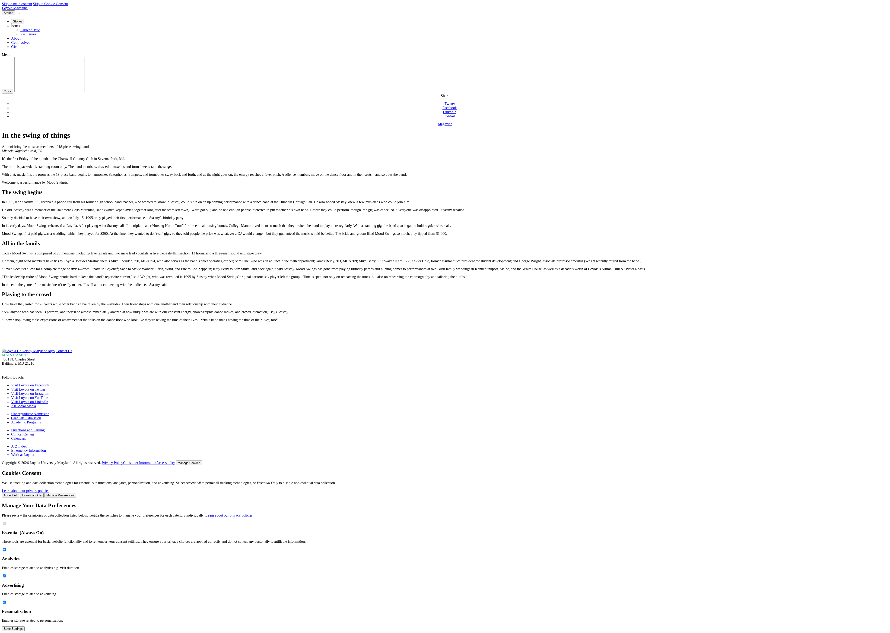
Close (7, 91)
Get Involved (20, 42)
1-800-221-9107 (39, 368)
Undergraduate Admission (30, 414)
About (15, 38)
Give (14, 47)
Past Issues (28, 34)
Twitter (450, 104)
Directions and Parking (28, 430)
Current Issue (30, 30)
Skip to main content (17, 4)
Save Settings (13, 628)
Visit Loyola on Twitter (28, 389)
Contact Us (64, 351)
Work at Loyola (22, 455)
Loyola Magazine (15, 8)
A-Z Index (19, 446)
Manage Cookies (189, 463)
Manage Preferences (60, 495)
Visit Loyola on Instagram (30, 393)
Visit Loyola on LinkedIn (29, 402)
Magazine (445, 124)
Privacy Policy (112, 463)
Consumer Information (139, 463)
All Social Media (23, 406)
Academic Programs (26, 422)
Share (445, 96)
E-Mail (450, 116)
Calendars (18, 438)
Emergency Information (28, 450)
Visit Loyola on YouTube (29, 398)
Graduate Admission (26, 418)
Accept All (10, 495)
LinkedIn (449, 112)
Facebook (449, 108)
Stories (8, 13)
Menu (6, 54)
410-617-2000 (12, 368)
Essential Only (32, 495)
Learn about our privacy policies (25, 491)
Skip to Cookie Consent (50, 4)
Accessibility (165, 463)
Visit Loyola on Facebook (30, 385)
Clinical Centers (23, 434)
